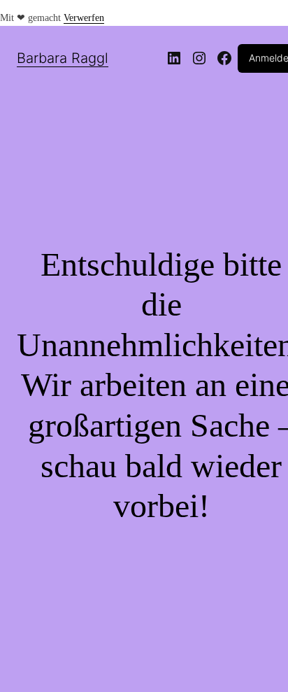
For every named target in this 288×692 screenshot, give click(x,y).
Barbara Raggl (62, 58)
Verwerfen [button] (84, 18)
